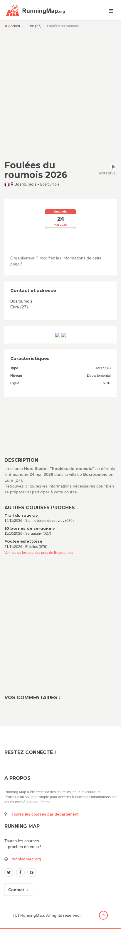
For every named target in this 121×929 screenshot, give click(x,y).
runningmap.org (26, 859)
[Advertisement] (60, 94)
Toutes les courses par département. (45, 814)
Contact (16, 889)
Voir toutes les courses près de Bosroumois (38, 553)
